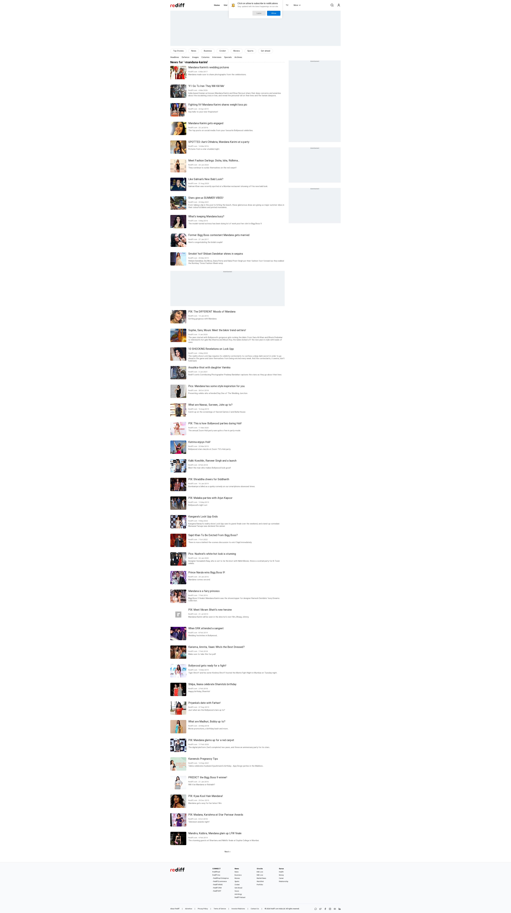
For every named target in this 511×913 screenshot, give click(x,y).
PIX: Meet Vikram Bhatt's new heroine (210, 609)
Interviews (216, 57)
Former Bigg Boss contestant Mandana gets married (218, 235)
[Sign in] (339, 5)
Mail (225, 5)
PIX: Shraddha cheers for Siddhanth (208, 479)
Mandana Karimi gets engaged (205, 123)
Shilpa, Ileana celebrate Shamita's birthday (212, 684)
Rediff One (216, 875)
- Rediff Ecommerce (219, 881)
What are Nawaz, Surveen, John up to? (210, 404)
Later (259, 13)
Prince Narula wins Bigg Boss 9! (206, 572)
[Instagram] (330, 909)
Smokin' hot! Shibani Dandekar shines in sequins (215, 253)
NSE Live (260, 875)
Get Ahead (238, 888)
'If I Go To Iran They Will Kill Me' (206, 86)
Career (281, 878)
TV (287, 5)
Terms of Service (220, 909)
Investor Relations (238, 909)
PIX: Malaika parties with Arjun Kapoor (210, 497)
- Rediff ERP (216, 891)
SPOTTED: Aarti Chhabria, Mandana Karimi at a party (218, 141)
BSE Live (260, 872)
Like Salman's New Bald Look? (205, 179)
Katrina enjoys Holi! (199, 442)
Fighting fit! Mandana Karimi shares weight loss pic (217, 104)
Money (281, 875)
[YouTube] (335, 909)
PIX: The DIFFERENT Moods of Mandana (212, 311)
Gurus (237, 891)
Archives (238, 57)
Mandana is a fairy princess (204, 591)
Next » (227, 851)
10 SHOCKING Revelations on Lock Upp (211, 348)
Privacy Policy (203, 909)
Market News (261, 878)
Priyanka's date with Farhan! (204, 702)
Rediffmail (216, 872)
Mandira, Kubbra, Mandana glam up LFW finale (214, 833)
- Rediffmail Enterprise (220, 878)
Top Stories (178, 51)
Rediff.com (275, 909)
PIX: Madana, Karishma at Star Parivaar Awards (215, 814)
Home (217, 5)
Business (208, 51)
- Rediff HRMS (217, 885)
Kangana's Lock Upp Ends (203, 516)
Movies (236, 51)
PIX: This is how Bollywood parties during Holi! (215, 423)
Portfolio (260, 885)
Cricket (222, 51)
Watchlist (260, 881)
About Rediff (174, 909)
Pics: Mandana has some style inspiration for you (216, 386)
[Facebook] (325, 909)
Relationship (283, 881)
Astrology (238, 894)
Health (281, 872)
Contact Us (255, 909)
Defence (185, 57)
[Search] (332, 5)
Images (195, 57)
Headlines (174, 57)
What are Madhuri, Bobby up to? (206, 721)
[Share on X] (320, 909)
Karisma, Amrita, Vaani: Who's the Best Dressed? (216, 647)
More (296, 5)
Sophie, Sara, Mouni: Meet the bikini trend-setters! (217, 330)
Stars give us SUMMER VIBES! (205, 197)
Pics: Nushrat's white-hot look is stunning (212, 553)
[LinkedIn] (340, 909)
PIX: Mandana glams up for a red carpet (211, 740)
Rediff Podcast (240, 897)
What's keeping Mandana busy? (206, 216)
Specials (228, 57)
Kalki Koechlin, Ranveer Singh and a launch (212, 460)
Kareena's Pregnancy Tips (203, 758)
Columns (205, 57)
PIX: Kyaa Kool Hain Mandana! (205, 796)
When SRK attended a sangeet (206, 628)
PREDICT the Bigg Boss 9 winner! (207, 777)
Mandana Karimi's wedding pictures (208, 67)
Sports (250, 51)
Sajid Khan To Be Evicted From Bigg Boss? (213, 535)
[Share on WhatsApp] (316, 909)
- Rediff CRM (216, 888)
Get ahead (265, 51)
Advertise (188, 909)
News (193, 51)
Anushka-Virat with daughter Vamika (209, 367)
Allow (273, 13)
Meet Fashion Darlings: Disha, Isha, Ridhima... (214, 160)
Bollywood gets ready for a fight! (207, 665)
